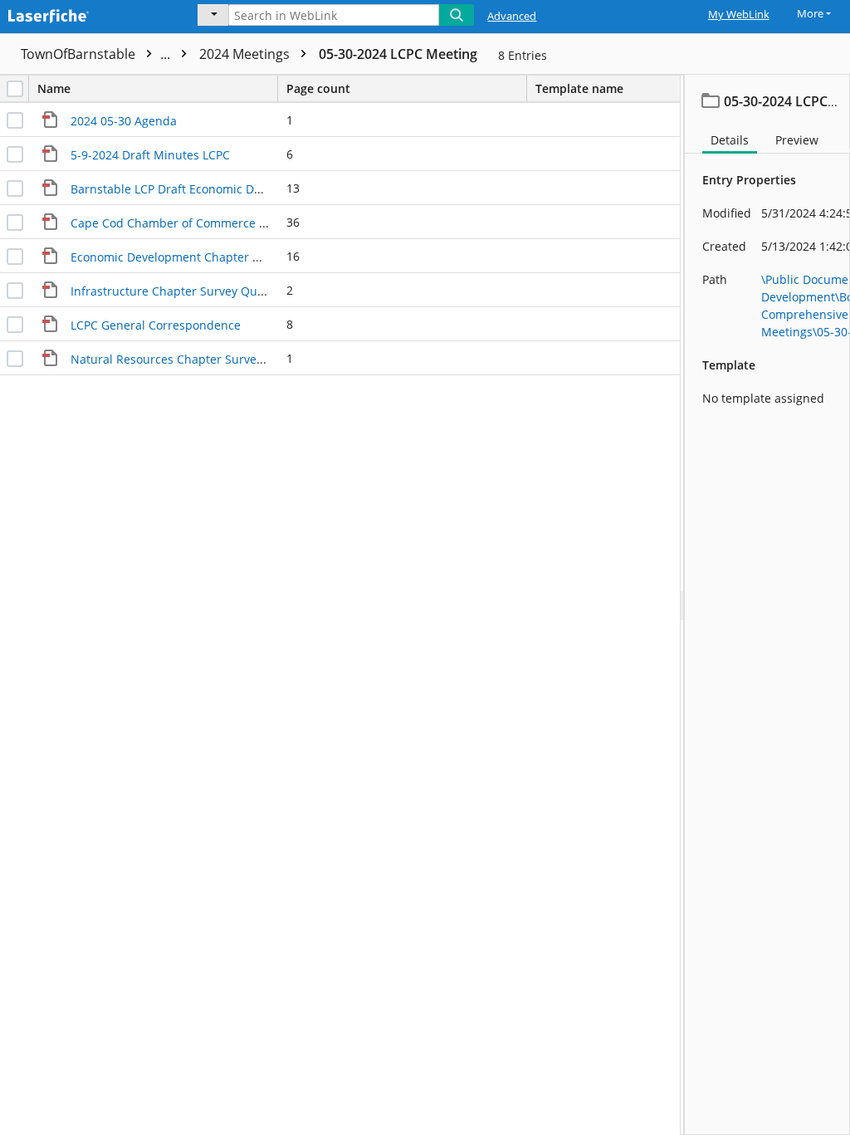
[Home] (87, 14)
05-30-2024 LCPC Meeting (398, 54)
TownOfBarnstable (97, 54)
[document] (767, 605)
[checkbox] (15, 89)
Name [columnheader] (54, 88)
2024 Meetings (246, 54)
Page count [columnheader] (318, 88)
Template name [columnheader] (579, 88)
